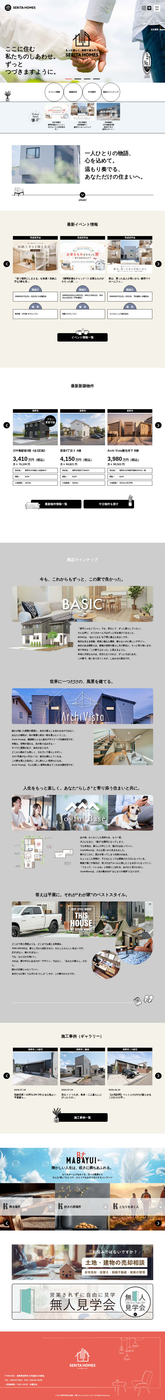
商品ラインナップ (111, 92)
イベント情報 (54, 92)
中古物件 (92, 92)
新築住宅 (73, 92)
